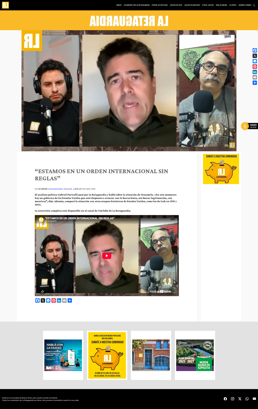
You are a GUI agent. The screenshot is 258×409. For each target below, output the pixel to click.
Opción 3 (250, 132)
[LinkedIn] (254, 72)
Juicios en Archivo (192, 5)
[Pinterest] (254, 66)
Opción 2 (250, 131)
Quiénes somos (245, 5)
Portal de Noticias (160, 5)
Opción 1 (250, 130)
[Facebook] (254, 50)
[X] (254, 55)
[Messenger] (254, 61)
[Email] (254, 77)
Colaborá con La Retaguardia (137, 5)
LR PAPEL (233, 5)
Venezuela (67, 189)
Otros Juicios (208, 5)
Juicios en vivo (176, 5)
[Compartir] (254, 82)
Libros (119, 5)
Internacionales (56, 189)
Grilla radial (221, 5)
